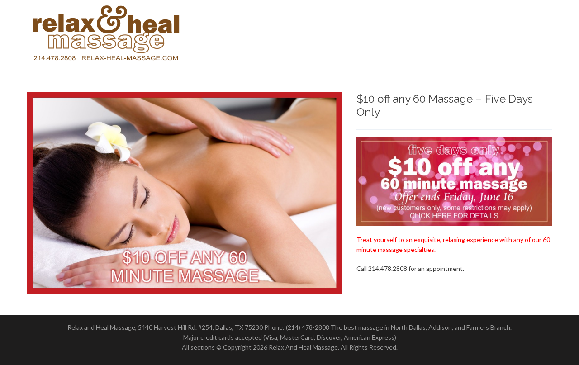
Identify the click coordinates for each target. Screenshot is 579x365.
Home (349, 35)
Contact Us (523, 35)
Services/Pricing (408, 35)
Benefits (471, 35)
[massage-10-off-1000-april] (184, 193)
